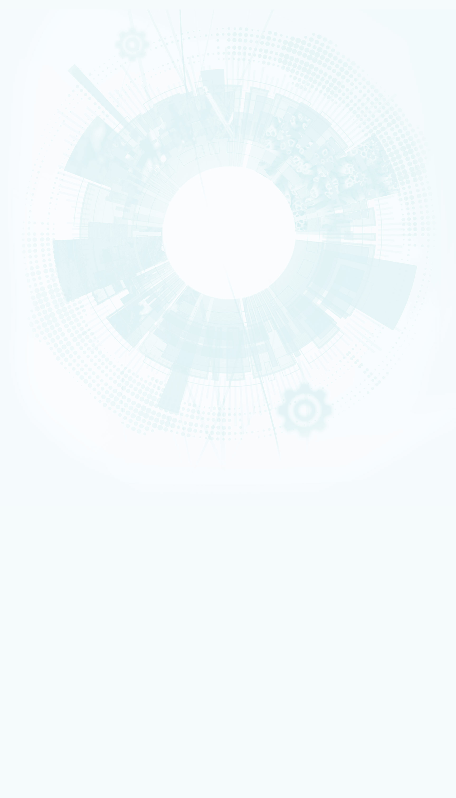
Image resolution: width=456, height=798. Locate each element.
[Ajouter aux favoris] (26, 354)
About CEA (397, 468)
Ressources (20, 536)
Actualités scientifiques (38, 517)
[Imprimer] (20, 348)
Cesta (21, 333)
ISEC (20, 187)
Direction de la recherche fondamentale (47, 660)
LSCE (21, 214)
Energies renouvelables (28, 119)
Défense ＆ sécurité (26, 113)
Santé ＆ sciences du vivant (30, 128)
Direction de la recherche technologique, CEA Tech (54, 657)
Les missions (25, 89)
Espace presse (31, 619)
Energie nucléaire (26, 116)
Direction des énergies (36, 654)
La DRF (16, 473)
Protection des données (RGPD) (36, 445)
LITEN (21, 193)
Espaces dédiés (23, 612)
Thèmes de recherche (38, 499)
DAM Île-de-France (26, 327)
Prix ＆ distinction (33, 521)
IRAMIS (21, 226)
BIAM (21, 220)
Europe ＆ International (35, 157)
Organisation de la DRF (38, 484)
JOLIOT (21, 211)
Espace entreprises (34, 635)
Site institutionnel (153, 587)
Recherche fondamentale (29, 64)
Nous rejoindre (23, 72)
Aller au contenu (214, 455)
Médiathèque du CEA (37, 547)
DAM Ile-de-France (33, 680)
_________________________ (38, 638)
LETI (20, 199)
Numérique (23, 122)
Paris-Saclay (24, 318)
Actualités (19, 514)
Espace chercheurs (33, 625)
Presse (26, 532)
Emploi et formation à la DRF (39, 273)
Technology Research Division (405, 471)
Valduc (21, 330)
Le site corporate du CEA (37, 648)
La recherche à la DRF (27, 495)
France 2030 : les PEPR (33, 152)
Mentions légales (24, 442)
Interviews (24, 249)
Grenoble (22, 321)
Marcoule (22, 324)
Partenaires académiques (36, 140)
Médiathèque (30, 702)
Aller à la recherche (217, 463)
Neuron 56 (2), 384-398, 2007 (38, 385)
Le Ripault (28, 692)
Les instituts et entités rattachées (46, 488)
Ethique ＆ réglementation (41, 491)
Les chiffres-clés (29, 100)
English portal (30, 641)
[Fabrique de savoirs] (49, 33)
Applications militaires (28, 55)
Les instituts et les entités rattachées (48, 105)
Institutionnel (21, 644)
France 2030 (30, 506)
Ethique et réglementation (37, 111)
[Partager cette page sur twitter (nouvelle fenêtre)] (44, 368)
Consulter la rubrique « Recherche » (26, 164)
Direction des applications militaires (45, 651)
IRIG (20, 236)
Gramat (27, 689)
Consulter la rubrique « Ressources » (27, 256)
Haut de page (11, 423)
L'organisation (27, 94)
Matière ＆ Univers (26, 125)
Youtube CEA (31, 543)
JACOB (21, 208)
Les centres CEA (23, 664)
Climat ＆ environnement (29, 131)
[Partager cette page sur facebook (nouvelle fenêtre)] (46, 361)
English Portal (398, 462)
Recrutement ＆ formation (29, 49)
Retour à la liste (16, 416)
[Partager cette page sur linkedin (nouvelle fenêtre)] (45, 374)
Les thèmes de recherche (36, 135)
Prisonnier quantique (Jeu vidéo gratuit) (47, 705)
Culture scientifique (26, 696)
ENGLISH (391, 456)
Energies (22, 58)
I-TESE (21, 190)
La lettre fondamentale (38, 528)
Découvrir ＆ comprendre (38, 699)
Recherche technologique (29, 61)
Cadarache (23, 315)
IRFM (20, 229)
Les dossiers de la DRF (38, 539)
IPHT (20, 223)
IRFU (20, 232)
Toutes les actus (32, 712)
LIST (20, 202)
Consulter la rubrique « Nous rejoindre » (28, 280)
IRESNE (21, 181)
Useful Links (397, 465)
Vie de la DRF (31, 524)
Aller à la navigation (217, 459)
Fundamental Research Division (405, 474)
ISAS (20, 184)
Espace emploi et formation (39, 622)
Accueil (24, 299)
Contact (17, 449)
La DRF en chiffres (34, 480)
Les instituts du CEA (26, 723)
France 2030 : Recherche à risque (42, 146)
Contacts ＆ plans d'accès (29, 312)
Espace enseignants (34, 628)
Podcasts (23, 244)
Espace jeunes (31, 632)
